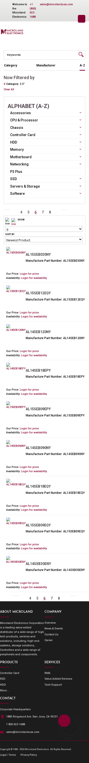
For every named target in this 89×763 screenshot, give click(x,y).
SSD (2, 678)
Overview (50, 622)
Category (10, 65)
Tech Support (53, 684)
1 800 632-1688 (15, 724)
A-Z (82, 65)
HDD (3, 684)
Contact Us (51, 634)
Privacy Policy (29, 755)
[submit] (81, 54)
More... (4, 690)
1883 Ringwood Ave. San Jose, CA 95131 (32, 716)
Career (48, 640)
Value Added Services (58, 678)
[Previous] (14, 209)
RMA (47, 673)
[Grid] (13, 221)
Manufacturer (45, 65)
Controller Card (9, 673)
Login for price (29, 273)
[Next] (57, 209)
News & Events (53, 628)
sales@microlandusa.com (56, 4)
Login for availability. (34, 278)
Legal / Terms (8, 755)
